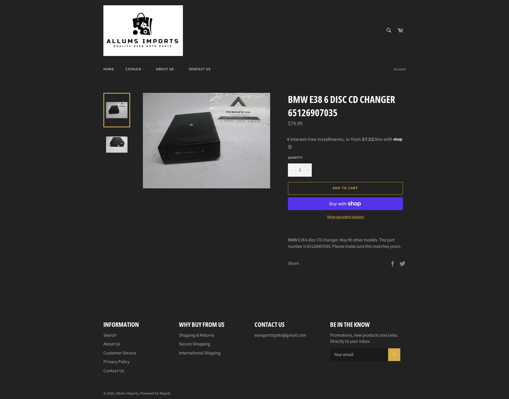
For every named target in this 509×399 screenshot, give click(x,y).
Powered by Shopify (155, 393)
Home (108, 69)
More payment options (345, 217)
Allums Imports (127, 393)
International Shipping (200, 353)
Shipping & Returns (196, 335)
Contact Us (200, 69)
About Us (165, 69)
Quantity (295, 158)
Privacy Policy (116, 362)
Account (400, 69)
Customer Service (119, 353)
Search (109, 335)
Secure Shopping (194, 344)
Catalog (133, 69)
